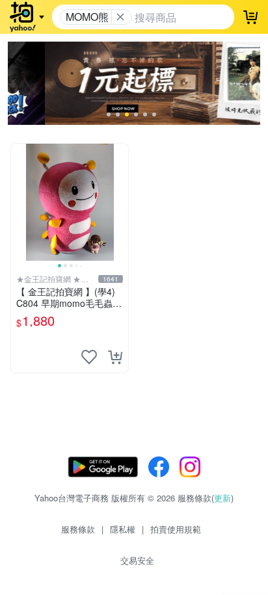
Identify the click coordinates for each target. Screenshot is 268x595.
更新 (222, 498)
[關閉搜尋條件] (120, 17)
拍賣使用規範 (175, 529)
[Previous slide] (19, 202)
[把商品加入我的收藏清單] (89, 357)
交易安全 (137, 560)
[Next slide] (119, 202)
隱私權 (122, 529)
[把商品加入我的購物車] (115, 357)
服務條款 (78, 529)
